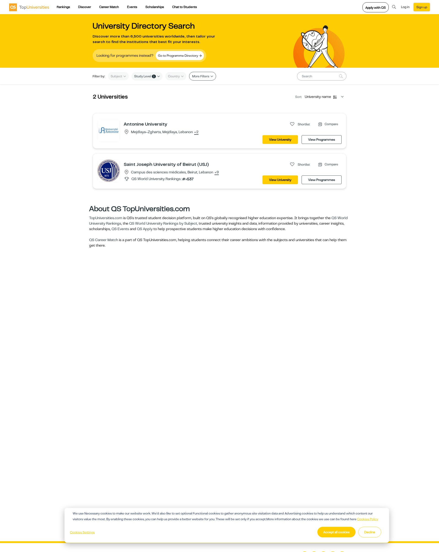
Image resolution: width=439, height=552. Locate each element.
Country (174, 76)
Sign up (421, 7)
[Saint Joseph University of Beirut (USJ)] (108, 170)
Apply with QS (375, 7)
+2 (196, 132)
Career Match (109, 7)
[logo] (29, 7)
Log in (405, 7)
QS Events (120, 229)
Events (132, 7)
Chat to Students (184, 7)
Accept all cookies (336, 532)
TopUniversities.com (105, 218)
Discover (84, 7)
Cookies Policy (367, 519)
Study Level (144, 76)
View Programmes (321, 139)
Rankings (63, 7)
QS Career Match (103, 240)
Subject (117, 76)
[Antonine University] (108, 130)
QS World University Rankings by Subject (163, 223)
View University (280, 139)
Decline (369, 532)
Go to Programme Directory (178, 56)
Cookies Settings (82, 532)
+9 (216, 172)
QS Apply (145, 229)
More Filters (201, 76)
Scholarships (154, 7)
